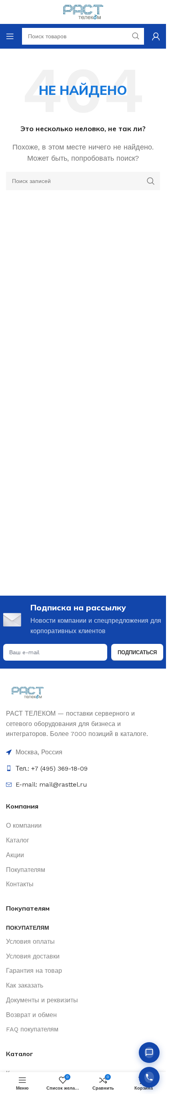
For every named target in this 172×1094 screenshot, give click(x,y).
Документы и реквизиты (42, 1000)
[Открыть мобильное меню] (10, 36)
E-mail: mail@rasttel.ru (51, 784)
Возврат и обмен (31, 1015)
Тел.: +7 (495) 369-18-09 (52, 768)
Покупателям (25, 870)
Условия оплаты (30, 941)
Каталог (17, 840)
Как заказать (24, 985)
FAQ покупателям (32, 1029)
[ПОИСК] (151, 181)
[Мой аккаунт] (156, 36)
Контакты (20, 884)
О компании (24, 825)
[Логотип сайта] (83, 11)
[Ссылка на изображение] (27, 692)
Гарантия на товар (34, 970)
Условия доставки (33, 956)
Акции (15, 855)
